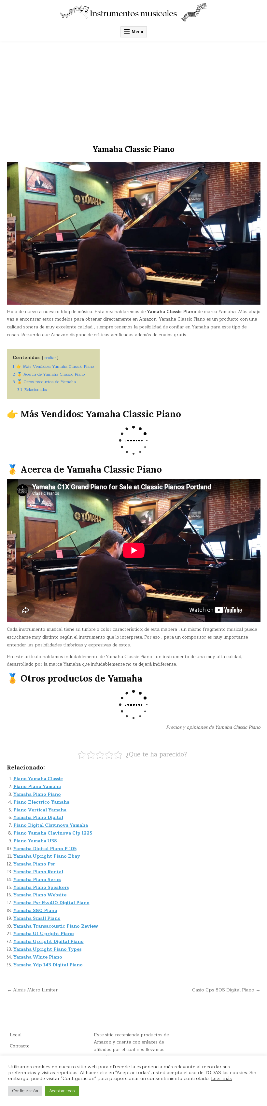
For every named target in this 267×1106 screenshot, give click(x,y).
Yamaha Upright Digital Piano (48, 941)
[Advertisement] (133, 89)
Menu (137, 32)
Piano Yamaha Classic (38, 778)
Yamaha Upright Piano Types (47, 949)
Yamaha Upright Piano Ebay (46, 856)
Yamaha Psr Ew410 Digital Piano (51, 902)
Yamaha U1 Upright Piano (43, 933)
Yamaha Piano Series (37, 879)
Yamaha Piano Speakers (41, 887)
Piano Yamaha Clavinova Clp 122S (52, 833)
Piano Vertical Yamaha (39, 810)
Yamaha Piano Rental (38, 872)
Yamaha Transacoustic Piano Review (55, 926)
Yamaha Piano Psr (34, 864)
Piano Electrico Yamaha (41, 802)
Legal (15, 1035)
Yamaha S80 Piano (35, 910)
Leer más (221, 1078)
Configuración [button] (25, 1091)
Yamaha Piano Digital (38, 817)
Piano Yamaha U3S (35, 841)
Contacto (20, 1046)
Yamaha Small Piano (37, 918)
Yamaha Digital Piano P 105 (45, 848)
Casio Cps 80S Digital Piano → (226, 990)
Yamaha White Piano (37, 957)
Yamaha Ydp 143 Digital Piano (48, 965)
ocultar (50, 358)
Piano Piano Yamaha (37, 786)
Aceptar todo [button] (62, 1091)
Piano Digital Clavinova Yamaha (50, 825)
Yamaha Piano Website (39, 895)
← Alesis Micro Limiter (32, 990)
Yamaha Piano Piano (37, 794)
